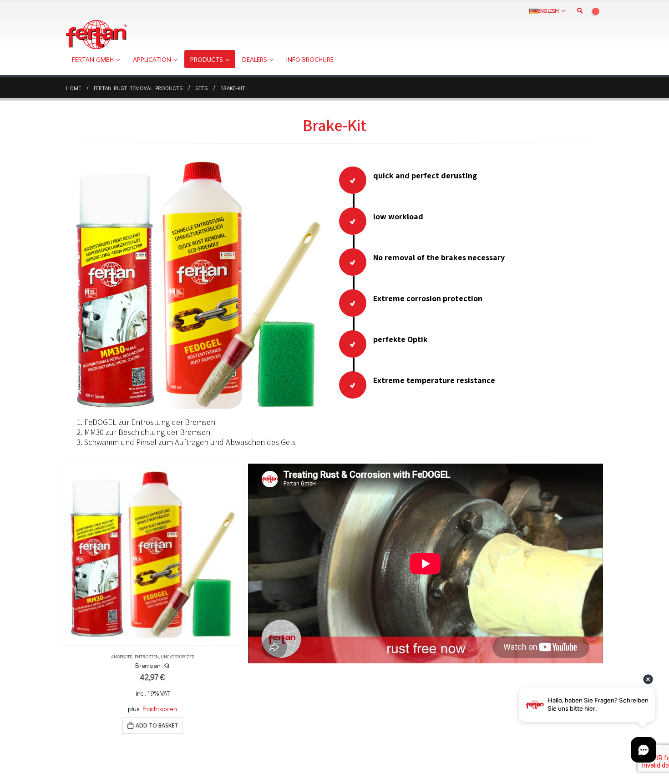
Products (206, 60)
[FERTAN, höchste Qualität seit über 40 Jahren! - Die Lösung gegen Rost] (96, 34)
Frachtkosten (159, 708)
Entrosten (147, 657)
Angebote (121, 657)
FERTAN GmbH (93, 60)
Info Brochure (310, 60)
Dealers (254, 60)
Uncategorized (177, 657)
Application (152, 60)
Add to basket (157, 725)
